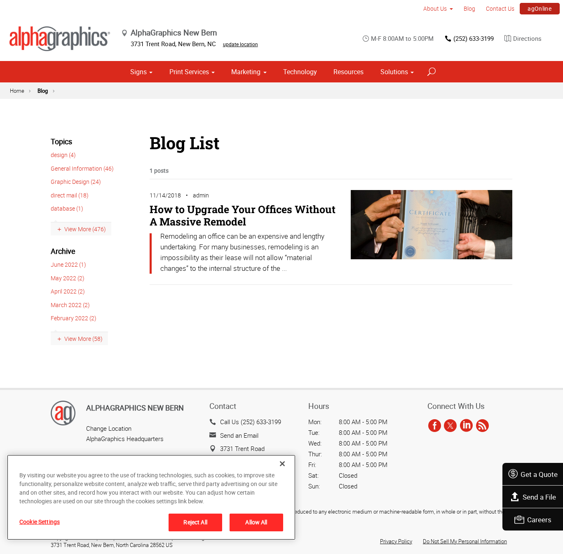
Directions (527, 38)
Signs (138, 71)
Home (17, 90)
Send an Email (239, 435)
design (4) (63, 155)
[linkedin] (466, 426)
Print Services (189, 71)
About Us (435, 8)
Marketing (245, 71)
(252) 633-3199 (473, 38)
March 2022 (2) (70, 305)
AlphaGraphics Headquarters (125, 438)
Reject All (195, 522)
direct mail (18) (70, 195)
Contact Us (500, 8)
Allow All (256, 522)
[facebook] (434, 426)
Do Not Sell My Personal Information (465, 541)
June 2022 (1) (68, 264)
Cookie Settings (39, 522)
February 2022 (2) (73, 318)
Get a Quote (539, 474)
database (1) (67, 208)
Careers (539, 519)
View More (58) (83, 339)
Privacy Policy (396, 541)
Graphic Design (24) (76, 181)
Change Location (108, 428)
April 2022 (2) (68, 291)
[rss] (482, 426)
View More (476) (85, 229)
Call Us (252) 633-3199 (250, 422)
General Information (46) (82, 168)
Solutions (394, 71)
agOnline (539, 8)
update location (240, 44)
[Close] (282, 464)
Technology (300, 71)
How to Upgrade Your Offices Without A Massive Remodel (242, 215)
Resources (348, 71)
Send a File (539, 497)
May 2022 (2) (67, 278)
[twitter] (450, 426)
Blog (469, 8)
